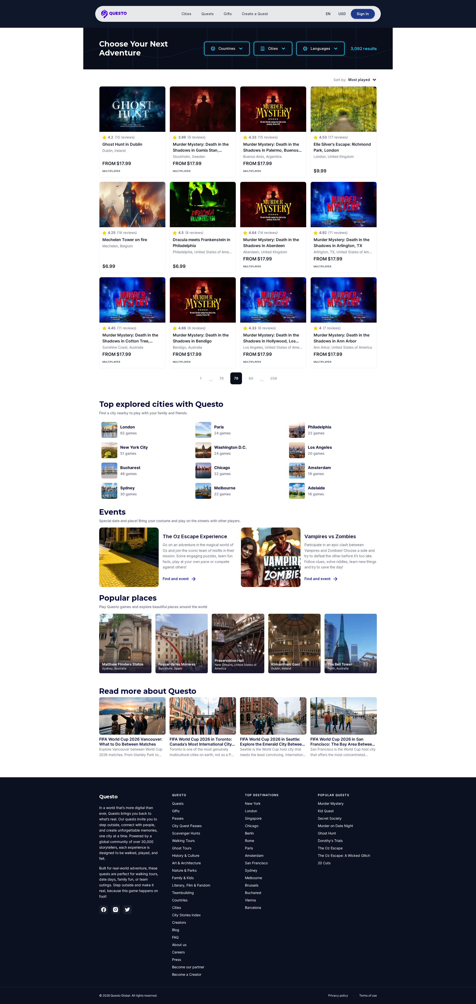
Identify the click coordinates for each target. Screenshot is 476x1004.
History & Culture (185, 855)
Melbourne (253, 878)
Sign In (363, 14)
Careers (178, 952)
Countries (179, 900)
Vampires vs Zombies (330, 536)
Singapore (253, 818)
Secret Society (330, 818)
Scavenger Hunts (186, 833)
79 (236, 378)
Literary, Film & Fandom (191, 885)
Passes (177, 818)
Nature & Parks (184, 870)
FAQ (175, 937)
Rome (249, 840)
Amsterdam (254, 855)
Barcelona (253, 907)
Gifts (228, 14)
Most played (359, 80)
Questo (108, 797)
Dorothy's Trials (330, 840)
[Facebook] (103, 909)
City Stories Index (186, 915)
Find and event (176, 579)
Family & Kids (183, 878)
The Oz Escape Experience (195, 536)
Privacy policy (338, 995)
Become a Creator (186, 974)
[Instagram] (115, 909)
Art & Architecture (186, 863)
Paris (249, 848)
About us (179, 945)
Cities (186, 14)
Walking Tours (183, 840)
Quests (207, 14)
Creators (179, 922)
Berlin (249, 833)
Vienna (250, 900)
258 (273, 378)
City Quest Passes (187, 826)
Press (176, 959)
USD (342, 14)
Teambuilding (183, 893)
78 (221, 378)
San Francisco (256, 863)
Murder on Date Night (335, 826)
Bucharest (253, 893)
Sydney (251, 870)
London (251, 811)
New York (253, 803)
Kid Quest (326, 811)
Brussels (251, 885)
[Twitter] (127, 909)
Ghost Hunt (327, 833)
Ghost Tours (181, 848)
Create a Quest (255, 14)
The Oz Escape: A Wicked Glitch (344, 855)
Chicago (251, 826)
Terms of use (368, 995)
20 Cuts (324, 863)
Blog (175, 930)
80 (251, 378)
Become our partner (188, 967)
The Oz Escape (330, 848)
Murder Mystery (331, 803)
